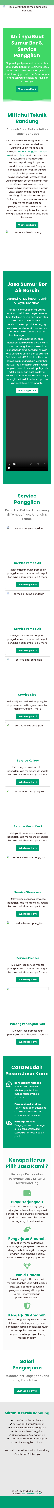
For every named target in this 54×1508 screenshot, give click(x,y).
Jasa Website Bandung (31, 1494)
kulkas (20, 155)
